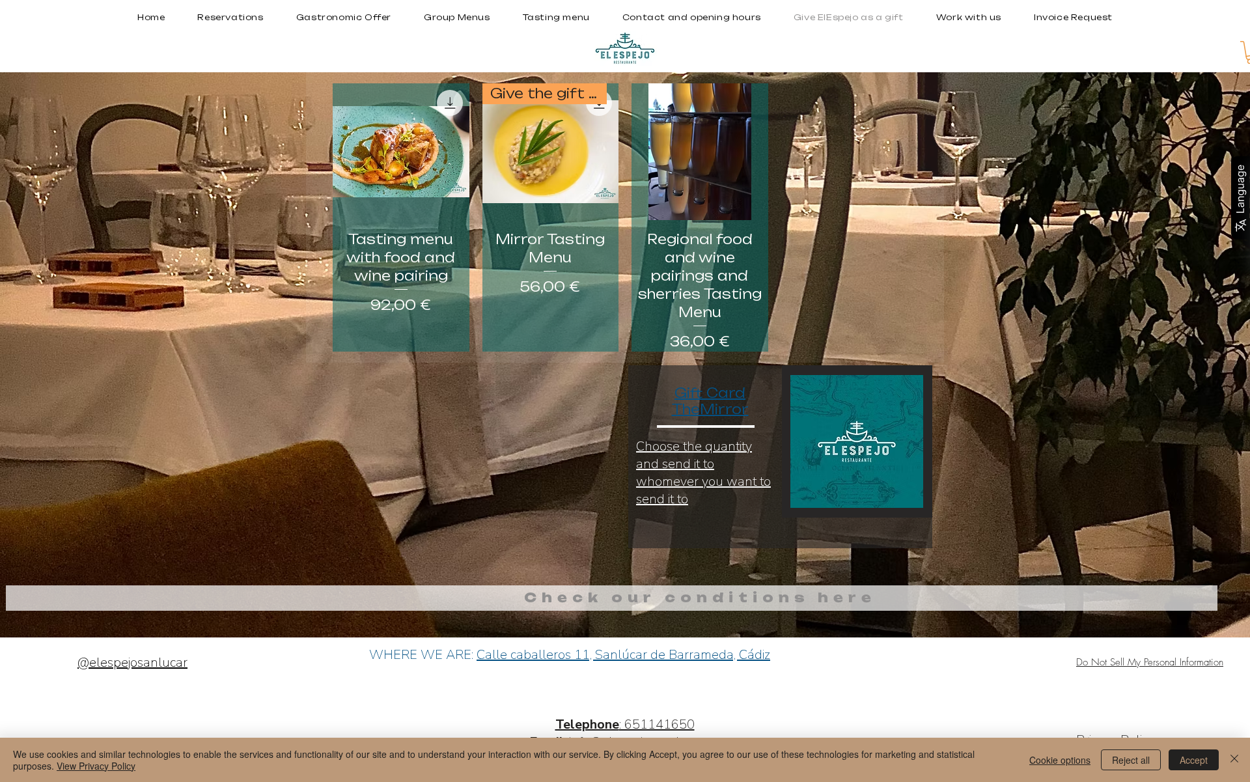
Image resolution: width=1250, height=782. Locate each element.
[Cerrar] (1234, 760)
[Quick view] (401, 151)
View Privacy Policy (96, 765)
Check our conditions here (700, 597)
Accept (1194, 759)
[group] (625, 217)
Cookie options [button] (1059, 759)
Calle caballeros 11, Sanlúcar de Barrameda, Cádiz (623, 654)
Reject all (1131, 759)
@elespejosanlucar (132, 662)
